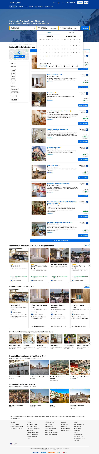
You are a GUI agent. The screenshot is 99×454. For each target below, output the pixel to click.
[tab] (49, 32)
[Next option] (89, 265)
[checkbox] (58, 42)
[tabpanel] (60, 51)
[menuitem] (13, 6)
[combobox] (23, 28)
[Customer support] (62, 2)
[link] (19, 70)
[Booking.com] (16, 2)
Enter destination (16, 27)
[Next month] (80, 36)
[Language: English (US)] (58, 2)
